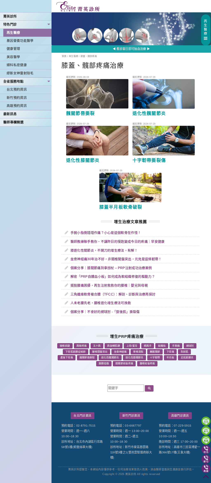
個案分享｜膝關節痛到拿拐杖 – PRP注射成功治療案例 (111, 268)
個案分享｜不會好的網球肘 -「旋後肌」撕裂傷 (105, 312)
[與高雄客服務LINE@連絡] (206, 440)
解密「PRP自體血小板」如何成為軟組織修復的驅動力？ (112, 276)
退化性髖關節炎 (149, 113)
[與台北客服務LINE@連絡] (206, 421)
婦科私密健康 (17, 65)
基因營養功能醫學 (20, 40)
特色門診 (10, 24)
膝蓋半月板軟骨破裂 (120, 207)
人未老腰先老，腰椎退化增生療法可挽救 (100, 303)
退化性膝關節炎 (83, 160)
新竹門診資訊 (131, 415)
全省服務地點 (13, 81)
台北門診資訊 (82, 415)
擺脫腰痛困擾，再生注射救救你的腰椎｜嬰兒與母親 (109, 285)
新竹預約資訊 (17, 97)
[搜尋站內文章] (149, 388)
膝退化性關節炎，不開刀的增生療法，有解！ (104, 250)
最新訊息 (10, 114)
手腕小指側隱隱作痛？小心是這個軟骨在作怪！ (105, 232)
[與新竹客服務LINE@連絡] (206, 430)
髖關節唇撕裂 (80, 113)
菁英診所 (10, 16)
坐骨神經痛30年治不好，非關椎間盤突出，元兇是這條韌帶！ (116, 259)
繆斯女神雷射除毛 (20, 73)
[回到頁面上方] (206, 478)
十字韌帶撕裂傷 (149, 160)
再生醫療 (13, 32)
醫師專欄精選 (13, 122)
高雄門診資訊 (180, 415)
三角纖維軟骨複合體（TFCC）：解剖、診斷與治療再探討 (113, 294)
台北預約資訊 (17, 89)
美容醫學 (13, 57)
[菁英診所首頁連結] (78, 6)
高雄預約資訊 (17, 105)
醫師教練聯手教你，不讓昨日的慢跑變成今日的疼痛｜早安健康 (117, 241)
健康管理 (13, 48)
